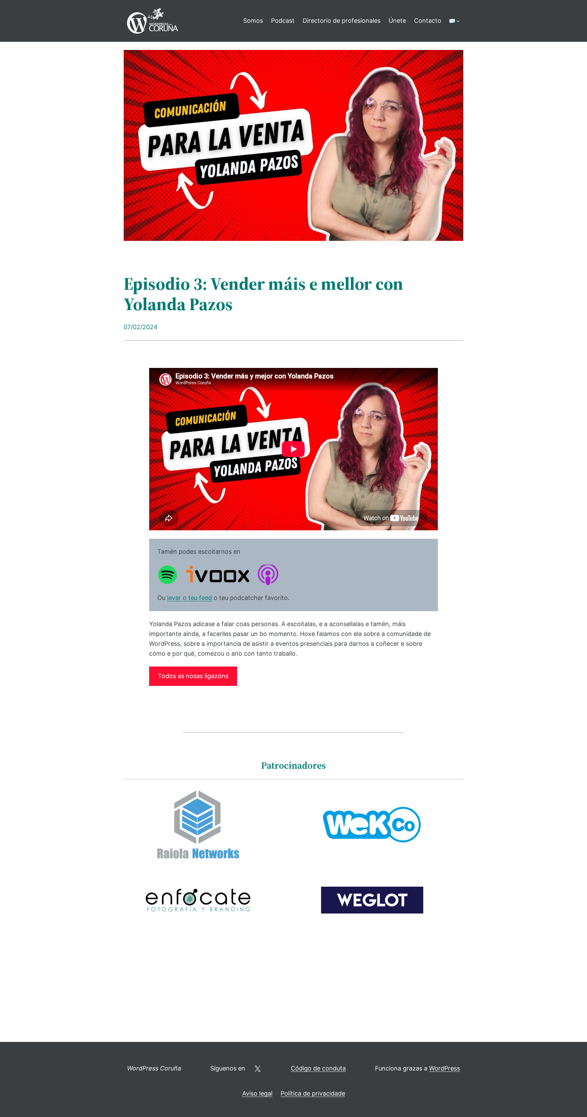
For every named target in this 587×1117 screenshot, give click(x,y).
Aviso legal (257, 1093)
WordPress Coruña (154, 1068)
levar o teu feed (189, 597)
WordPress (444, 1068)
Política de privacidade (313, 1093)
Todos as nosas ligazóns (193, 675)
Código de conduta (318, 1068)
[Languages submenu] (458, 21)
